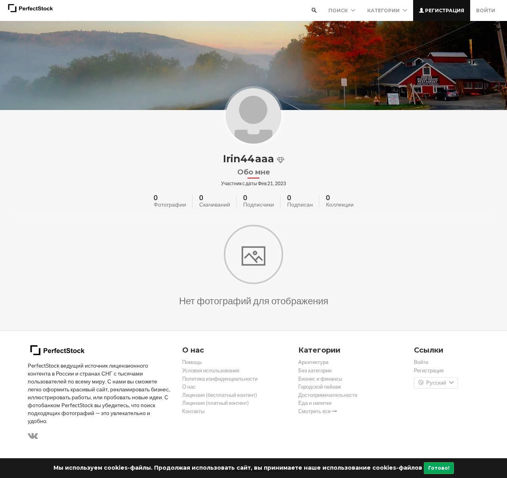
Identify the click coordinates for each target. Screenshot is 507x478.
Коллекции (340, 204)
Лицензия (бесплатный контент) (219, 395)
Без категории (315, 371)
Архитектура (313, 362)
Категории (384, 10)
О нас (189, 387)
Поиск (338, 10)
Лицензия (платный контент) (215, 403)
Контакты (193, 411)
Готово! (439, 468)
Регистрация (444, 10)
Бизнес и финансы (320, 379)
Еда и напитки (315, 403)
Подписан (300, 204)
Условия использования (210, 371)
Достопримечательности (327, 395)
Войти (485, 10)
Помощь (192, 362)
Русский (436, 383)
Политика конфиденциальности (219, 379)
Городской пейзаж (319, 387)
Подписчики (258, 204)
